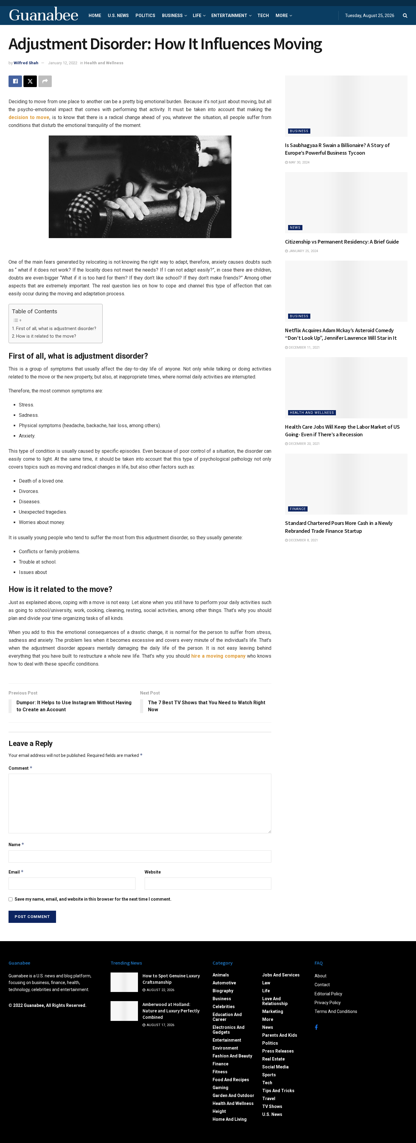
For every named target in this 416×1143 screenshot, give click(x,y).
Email (16, 872)
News (295, 228)
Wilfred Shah (26, 63)
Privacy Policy (328, 1002)
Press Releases (278, 1051)
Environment (225, 1048)
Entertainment (229, 15)
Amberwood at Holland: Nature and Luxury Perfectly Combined (171, 1010)
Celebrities (224, 1006)
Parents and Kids (279, 1035)
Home (95, 15)
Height (219, 1111)
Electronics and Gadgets (229, 1030)
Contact (322, 984)
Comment (21, 768)
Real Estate (273, 1059)
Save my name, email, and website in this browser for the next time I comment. (93, 899)
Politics (145, 15)
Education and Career (227, 1017)
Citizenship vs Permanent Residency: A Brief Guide (342, 241)
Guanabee (43, 15)
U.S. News (118, 15)
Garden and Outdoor (233, 1095)
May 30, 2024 (298, 162)
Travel (268, 1098)
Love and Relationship (274, 1001)
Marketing (272, 1011)
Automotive (224, 982)
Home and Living (230, 1119)
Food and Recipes (231, 1079)
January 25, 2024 (303, 251)
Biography (223, 990)
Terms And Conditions (336, 1011)
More (282, 15)
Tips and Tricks (278, 1090)
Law (266, 982)
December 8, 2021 (303, 540)
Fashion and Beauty (232, 1055)
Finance (298, 509)
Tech (263, 15)
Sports (269, 1074)
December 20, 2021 (304, 444)
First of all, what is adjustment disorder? (56, 328)
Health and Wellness (103, 63)
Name (16, 844)
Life (197, 15)
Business (172, 15)
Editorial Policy (328, 993)
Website (153, 872)
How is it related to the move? (46, 336)
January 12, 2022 (62, 63)
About (320, 975)
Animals (221, 974)
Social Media (275, 1066)
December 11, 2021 (304, 348)
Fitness (220, 1071)
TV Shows (272, 1106)
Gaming (220, 1087)
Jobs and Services (281, 974)
